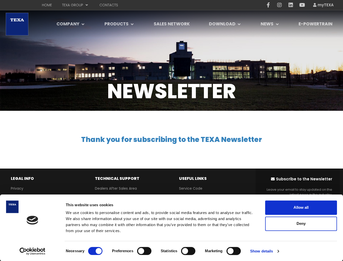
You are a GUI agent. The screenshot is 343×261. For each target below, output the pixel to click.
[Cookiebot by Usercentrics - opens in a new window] (32, 251)
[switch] (144, 251)
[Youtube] (302, 5)
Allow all (301, 207)
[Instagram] (279, 5)
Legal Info (22, 178)
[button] (301, 179)
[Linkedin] (291, 5)
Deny (301, 223)
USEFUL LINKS (193, 178)
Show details (261, 251)
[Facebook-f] (268, 5)
